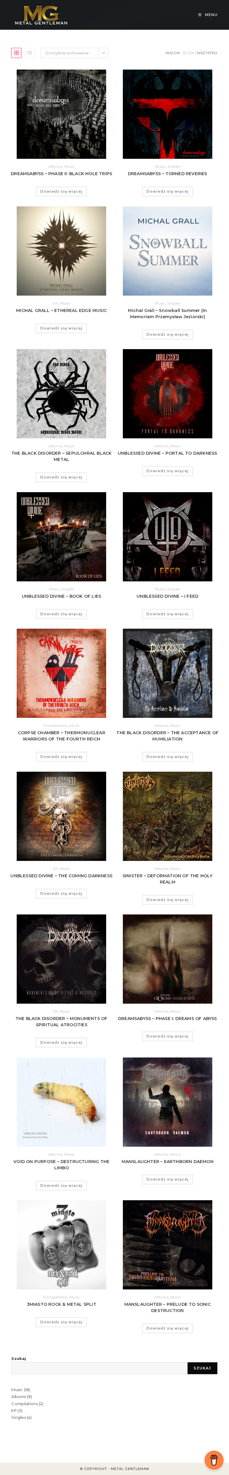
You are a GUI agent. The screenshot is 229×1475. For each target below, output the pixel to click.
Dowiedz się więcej (61, 191)
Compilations (55, 725)
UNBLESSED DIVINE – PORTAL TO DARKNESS (167, 453)
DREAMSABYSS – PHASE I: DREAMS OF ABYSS (167, 1018)
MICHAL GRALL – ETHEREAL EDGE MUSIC (61, 310)
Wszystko (207, 53)
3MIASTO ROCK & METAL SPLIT (61, 1304)
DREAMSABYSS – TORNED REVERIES (167, 173)
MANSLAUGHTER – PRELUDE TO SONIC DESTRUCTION (167, 1307)
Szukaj (18, 1358)
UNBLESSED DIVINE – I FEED (167, 596)
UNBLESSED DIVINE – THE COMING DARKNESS (61, 875)
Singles (173, 166)
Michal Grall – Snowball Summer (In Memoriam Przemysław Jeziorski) (167, 313)
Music (69, 166)
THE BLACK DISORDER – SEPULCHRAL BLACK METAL (61, 456)
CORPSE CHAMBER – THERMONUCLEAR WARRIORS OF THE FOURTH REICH (61, 736)
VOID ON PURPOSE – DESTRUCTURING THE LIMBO (61, 1164)
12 (184, 53)
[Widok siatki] (16, 53)
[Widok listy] (29, 53)
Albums (55, 166)
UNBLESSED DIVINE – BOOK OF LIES (61, 596)
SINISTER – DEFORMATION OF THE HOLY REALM (168, 879)
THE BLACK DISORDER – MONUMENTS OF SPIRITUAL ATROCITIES (62, 1021)
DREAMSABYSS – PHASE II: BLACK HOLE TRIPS (61, 173)
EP (55, 303)
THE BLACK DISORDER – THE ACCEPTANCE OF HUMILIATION (167, 736)
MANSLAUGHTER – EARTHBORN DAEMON (167, 1161)
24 (191, 53)
